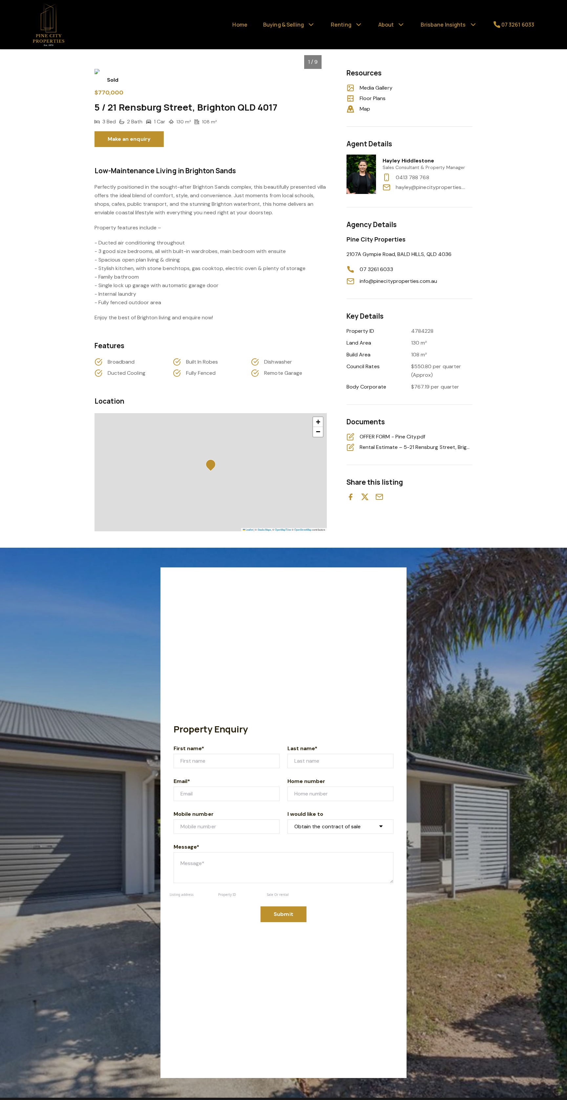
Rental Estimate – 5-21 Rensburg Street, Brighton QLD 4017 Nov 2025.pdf (416, 447)
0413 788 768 (412, 177)
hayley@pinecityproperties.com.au (431, 187)
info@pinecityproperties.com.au (398, 281)
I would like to (305, 814)
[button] (213, 466)
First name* (189, 748)
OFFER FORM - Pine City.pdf (392, 436)
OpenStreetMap (302, 529)
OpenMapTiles (283, 529)
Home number (306, 781)
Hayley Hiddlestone (408, 160)
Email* (182, 781)
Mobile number (194, 814)
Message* (186, 846)
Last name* (302, 748)
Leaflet (249, 529)
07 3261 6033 (376, 269)
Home (239, 24)
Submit (283, 914)
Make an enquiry (129, 139)
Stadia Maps (264, 529)
